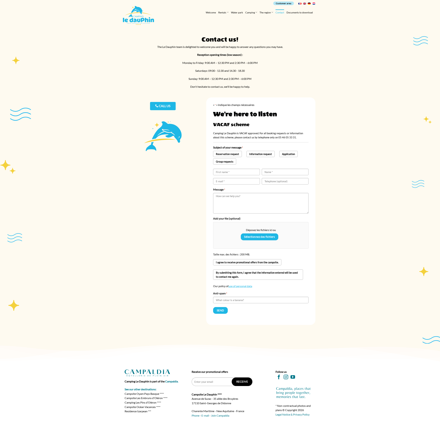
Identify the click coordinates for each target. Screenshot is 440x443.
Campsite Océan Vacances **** (142, 407)
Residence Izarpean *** (138, 411)
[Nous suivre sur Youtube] (292, 377)
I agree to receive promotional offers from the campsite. (247, 262)
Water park (237, 12)
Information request (260, 154)
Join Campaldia (220, 415)
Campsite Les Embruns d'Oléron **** (146, 398)
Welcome (211, 12)
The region (265, 12)
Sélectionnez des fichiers (259, 236)
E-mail (205, 415)
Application (288, 154)
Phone (195, 415)
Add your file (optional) (226, 218)
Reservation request (227, 154)
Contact (280, 12)
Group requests (224, 161)
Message (219, 189)
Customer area (283, 3)
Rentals (222, 12)
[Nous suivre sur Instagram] (286, 377)
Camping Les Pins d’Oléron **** (143, 402)
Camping (250, 12)
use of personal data (240, 286)
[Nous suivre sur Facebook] (279, 377)
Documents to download (300, 12)
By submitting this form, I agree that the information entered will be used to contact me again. (257, 274)
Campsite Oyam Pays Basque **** (144, 393)
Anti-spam (220, 293)
